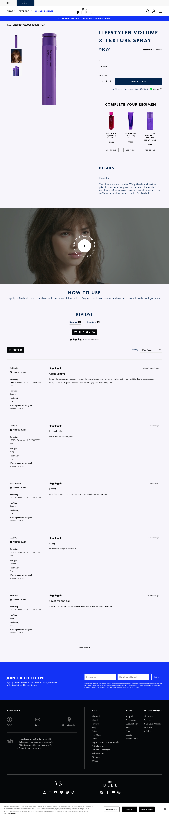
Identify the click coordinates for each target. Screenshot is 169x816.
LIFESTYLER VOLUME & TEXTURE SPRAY (25, 498)
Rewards (95, 724)
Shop (9, 25)
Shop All (96, 716)
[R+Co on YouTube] (55, 792)
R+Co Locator (98, 746)
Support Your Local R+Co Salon (106, 742)
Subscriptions (98, 753)
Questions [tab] (93, 322)
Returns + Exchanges (101, 749)
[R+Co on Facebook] (50, 792)
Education (148, 716)
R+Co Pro (148, 727)
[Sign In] (153, 11)
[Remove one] (101, 81)
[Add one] (112, 81)
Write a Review (84, 332)
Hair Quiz (96, 735)
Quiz (128, 731)
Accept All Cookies (147, 809)
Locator (129, 735)
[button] (11, 11)
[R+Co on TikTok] (72, 792)
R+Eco (94, 731)
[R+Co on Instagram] (44, 792)
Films (128, 727)
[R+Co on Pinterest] (61, 792)
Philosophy (131, 720)
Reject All (129, 809)
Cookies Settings (111, 809)
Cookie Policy (11, 813)
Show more (83, 647)
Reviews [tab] (75, 322)
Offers (95, 761)
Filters (17, 350)
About (95, 720)
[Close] (165, 809)
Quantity (103, 76)
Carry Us (147, 720)
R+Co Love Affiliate (152, 724)
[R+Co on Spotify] (67, 792)
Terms (131, 687)
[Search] (147, 11)
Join (156, 677)
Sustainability (132, 724)
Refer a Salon (132, 738)
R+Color (147, 731)
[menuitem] (106, 716)
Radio (94, 738)
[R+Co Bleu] (25, 3)
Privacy (137, 687)
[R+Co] (8, 3)
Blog (94, 727)
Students (96, 757)
